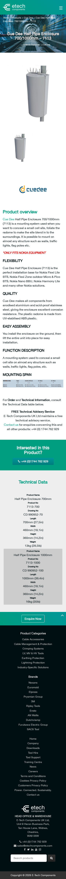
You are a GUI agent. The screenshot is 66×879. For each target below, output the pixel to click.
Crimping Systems (33, 648)
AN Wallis (33, 715)
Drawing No (33, 510)
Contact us (11, 424)
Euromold (33, 687)
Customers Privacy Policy (33, 785)
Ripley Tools (33, 705)
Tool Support (33, 757)
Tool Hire (33, 752)
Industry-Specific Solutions (33, 667)
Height (33, 534)
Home (6, 17)
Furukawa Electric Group (33, 724)
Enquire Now (33, 618)
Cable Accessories (33, 639)
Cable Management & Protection (33, 643)
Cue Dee (28, 17)
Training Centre (33, 762)
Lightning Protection (33, 662)
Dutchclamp (33, 719)
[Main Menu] (57, 7)
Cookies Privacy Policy (33, 780)
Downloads (33, 747)
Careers (33, 771)
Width (33, 526)
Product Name (33, 495)
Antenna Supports (31, 44)
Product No (33, 503)
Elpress (33, 691)
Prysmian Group (33, 696)
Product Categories (33, 633)
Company (33, 743)
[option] (33, 94)
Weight (33, 542)
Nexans (33, 682)
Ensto (33, 710)
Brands (33, 676)
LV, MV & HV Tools (33, 653)
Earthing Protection (33, 657)
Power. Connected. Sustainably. (33, 790)
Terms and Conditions (33, 776)
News (33, 766)
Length (33, 518)
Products (16, 17)
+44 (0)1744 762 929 (34, 461)
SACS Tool (33, 729)
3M (33, 701)
